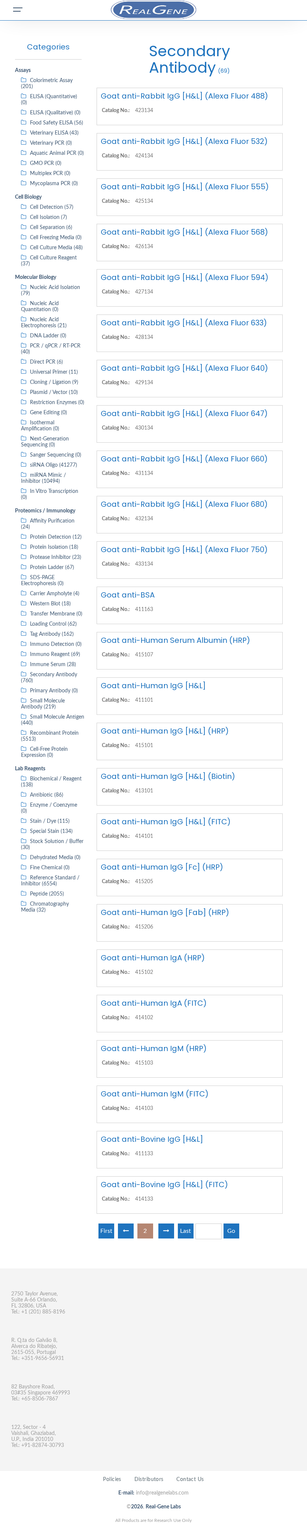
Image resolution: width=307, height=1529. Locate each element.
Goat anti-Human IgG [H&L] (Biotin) (168, 776)
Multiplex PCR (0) (50, 173)
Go (231, 1231)
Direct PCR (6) (46, 362)
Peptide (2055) (47, 894)
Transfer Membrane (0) (56, 614)
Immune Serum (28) (53, 664)
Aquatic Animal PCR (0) (57, 153)
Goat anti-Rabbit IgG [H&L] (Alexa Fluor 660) (184, 459)
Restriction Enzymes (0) (57, 402)
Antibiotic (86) (46, 795)
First (106, 1231)
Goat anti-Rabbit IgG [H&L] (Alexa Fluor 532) (184, 141)
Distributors (149, 1479)
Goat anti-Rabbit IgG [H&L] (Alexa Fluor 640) (184, 368)
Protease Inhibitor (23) (55, 557)
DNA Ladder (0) (48, 335)
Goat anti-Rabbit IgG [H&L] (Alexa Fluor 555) (185, 186)
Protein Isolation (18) (54, 547)
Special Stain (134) (51, 831)
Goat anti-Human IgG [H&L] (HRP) (165, 731)
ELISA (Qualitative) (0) (55, 112)
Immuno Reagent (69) (55, 654)
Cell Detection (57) (51, 207)
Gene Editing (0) (48, 412)
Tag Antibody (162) (52, 634)
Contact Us (190, 1479)
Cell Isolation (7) (48, 217)
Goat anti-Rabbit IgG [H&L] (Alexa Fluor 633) (184, 322)
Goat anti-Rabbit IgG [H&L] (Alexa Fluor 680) (184, 504)
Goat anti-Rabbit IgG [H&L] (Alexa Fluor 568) (184, 232)
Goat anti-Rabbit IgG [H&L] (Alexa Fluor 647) (184, 413)
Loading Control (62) (53, 624)
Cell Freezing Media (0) (56, 237)
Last (185, 1231)
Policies (112, 1479)
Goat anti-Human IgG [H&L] (153, 685)
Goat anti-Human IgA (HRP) (153, 957)
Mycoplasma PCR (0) (54, 183)
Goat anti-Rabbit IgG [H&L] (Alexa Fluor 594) (184, 277)
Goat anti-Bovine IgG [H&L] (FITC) (164, 1184)
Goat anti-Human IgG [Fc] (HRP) (162, 867)
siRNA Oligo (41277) (53, 465)
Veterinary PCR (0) (51, 143)
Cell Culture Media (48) (56, 247)
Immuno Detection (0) (56, 644)
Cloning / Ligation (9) (54, 382)
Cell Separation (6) (51, 227)
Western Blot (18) (50, 604)
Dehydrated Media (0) (55, 857)
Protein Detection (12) (56, 537)
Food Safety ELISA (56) (56, 123)
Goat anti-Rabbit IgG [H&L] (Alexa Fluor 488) (184, 96)
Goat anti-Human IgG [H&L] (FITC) (166, 821)
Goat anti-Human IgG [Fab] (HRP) (165, 912)
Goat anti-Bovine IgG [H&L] (152, 1139)
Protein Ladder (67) (52, 567)
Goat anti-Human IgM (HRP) (154, 1048)
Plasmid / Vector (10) (54, 392)
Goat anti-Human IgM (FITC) (155, 1094)
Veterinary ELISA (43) (54, 133)
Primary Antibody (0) (54, 690)
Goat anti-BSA (128, 595)
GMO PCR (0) (45, 163)
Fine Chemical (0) (50, 867)
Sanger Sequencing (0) (55, 455)
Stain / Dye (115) (50, 821)
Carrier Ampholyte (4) (54, 593)
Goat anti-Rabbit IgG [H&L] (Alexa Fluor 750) (184, 549)
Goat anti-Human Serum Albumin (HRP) (175, 640)
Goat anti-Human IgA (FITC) (154, 1003)
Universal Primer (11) (54, 372)
